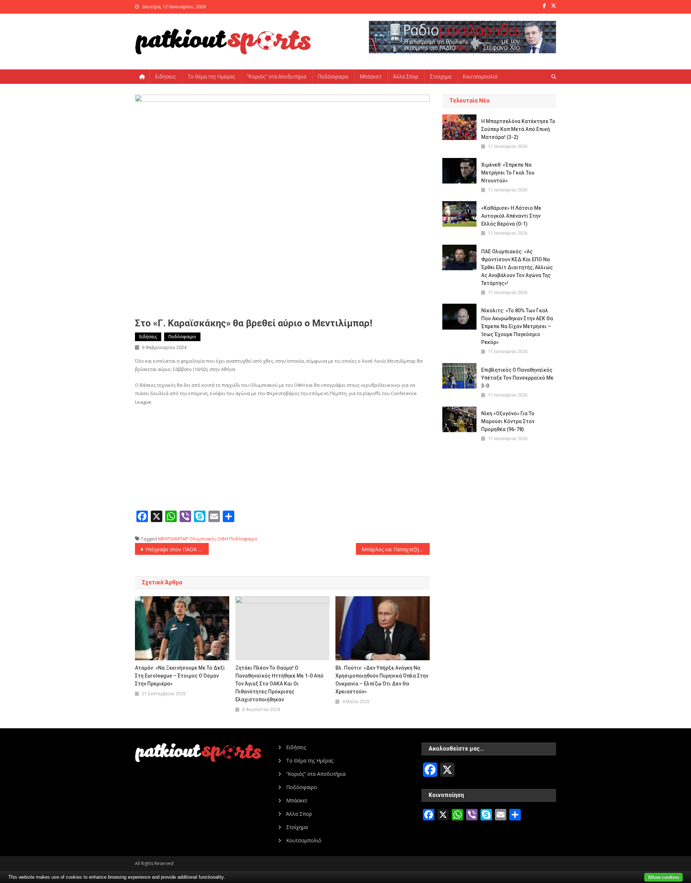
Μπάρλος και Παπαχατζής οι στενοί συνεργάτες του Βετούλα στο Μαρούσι (396, 549)
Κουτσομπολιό (480, 77)
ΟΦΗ (222, 538)
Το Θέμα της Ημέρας (211, 77)
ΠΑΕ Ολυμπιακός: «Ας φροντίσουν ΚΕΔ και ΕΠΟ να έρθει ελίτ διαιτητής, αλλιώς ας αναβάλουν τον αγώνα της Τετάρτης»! (517, 267)
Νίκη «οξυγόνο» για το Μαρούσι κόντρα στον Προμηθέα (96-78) (507, 421)
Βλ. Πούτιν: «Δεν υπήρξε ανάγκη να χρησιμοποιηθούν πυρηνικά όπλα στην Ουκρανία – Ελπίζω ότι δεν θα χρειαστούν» (381, 679)
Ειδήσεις (165, 77)
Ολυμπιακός (202, 538)
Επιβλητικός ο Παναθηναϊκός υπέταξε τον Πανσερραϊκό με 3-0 (517, 378)
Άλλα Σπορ (405, 77)
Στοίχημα (440, 77)
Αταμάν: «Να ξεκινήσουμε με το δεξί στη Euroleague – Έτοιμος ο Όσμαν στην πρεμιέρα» (180, 676)
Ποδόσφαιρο (333, 77)
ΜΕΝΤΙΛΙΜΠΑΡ (173, 538)
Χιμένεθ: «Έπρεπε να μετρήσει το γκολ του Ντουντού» (507, 173)
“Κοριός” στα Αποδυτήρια (276, 77)
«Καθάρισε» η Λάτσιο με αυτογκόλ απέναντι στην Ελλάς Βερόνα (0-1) (511, 216)
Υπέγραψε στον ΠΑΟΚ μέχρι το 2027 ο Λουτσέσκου (177, 549)
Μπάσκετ (370, 77)
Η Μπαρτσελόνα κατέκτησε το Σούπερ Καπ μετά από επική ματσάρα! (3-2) (518, 129)
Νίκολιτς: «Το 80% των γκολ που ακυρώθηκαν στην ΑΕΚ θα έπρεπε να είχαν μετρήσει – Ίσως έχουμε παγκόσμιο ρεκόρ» (517, 326)
